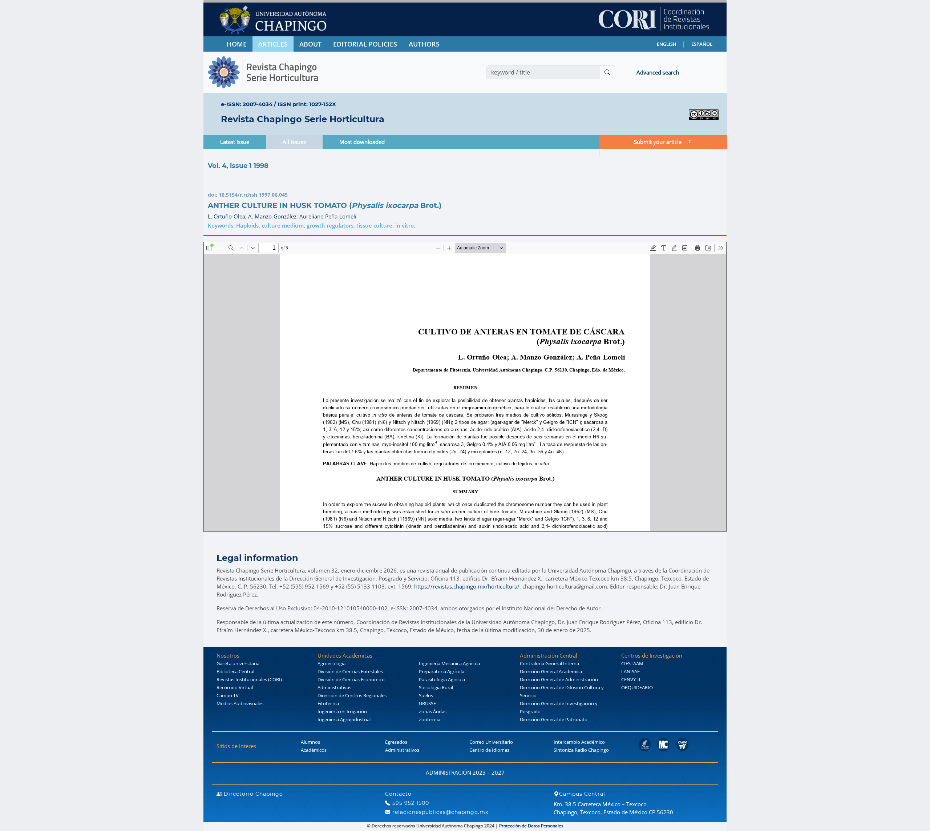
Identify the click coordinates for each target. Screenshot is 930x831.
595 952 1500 (410, 803)
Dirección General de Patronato (553, 719)
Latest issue (234, 141)
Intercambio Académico (579, 742)
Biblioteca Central (235, 671)
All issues (294, 141)
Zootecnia (429, 719)
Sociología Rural (436, 687)
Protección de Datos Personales (531, 826)
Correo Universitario (491, 742)
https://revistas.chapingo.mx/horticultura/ (466, 586)
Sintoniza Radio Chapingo (581, 750)
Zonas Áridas (432, 711)
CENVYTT (631, 679)
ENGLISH (667, 44)
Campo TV (228, 695)
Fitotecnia (328, 703)
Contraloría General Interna (549, 663)
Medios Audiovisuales (240, 703)
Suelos (426, 695)
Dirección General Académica (551, 671)
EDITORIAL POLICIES (365, 44)
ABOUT (310, 44)
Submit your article (658, 141)
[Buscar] (607, 72)
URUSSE (427, 703)
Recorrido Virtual (235, 687)
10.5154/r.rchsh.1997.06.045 (253, 194)
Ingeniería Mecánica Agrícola (449, 663)
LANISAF (630, 671)
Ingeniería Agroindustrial (344, 719)
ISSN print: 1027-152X (307, 104)
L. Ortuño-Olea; (228, 216)
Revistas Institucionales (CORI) (249, 679)
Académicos (314, 750)
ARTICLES (273, 44)
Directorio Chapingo (252, 794)
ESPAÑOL (701, 44)
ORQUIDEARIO (637, 687)
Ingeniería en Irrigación (342, 711)
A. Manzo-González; (273, 216)
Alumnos (310, 742)
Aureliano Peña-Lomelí (327, 216)
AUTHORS (424, 44)
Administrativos (402, 750)
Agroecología (331, 663)
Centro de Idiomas (489, 750)
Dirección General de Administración (559, 679)
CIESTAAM (632, 663)
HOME (237, 44)
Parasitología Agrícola (442, 679)
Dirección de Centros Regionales (352, 695)
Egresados (396, 742)
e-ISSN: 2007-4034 (246, 104)
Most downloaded (362, 141)
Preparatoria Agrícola (441, 671)
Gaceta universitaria (238, 663)
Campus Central (582, 794)
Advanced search (657, 72)
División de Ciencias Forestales (350, 671)
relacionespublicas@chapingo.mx (439, 812)
